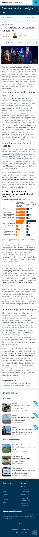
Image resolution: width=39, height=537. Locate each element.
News (4, 497)
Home (4, 486)
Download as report (17, 42)
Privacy (16, 532)
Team (4, 491)
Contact (5, 502)
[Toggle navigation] (35, 2)
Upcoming (6, 499)
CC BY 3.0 (27, 385)
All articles (8, 18)
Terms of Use (23, 532)
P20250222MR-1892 (10, 383)
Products (5, 494)
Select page (30, 18)
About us (5, 489)
